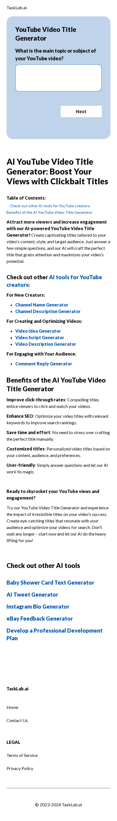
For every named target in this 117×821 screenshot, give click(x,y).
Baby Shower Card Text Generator (50, 582)
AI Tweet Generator (32, 594)
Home (12, 707)
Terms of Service (22, 755)
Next (81, 111)
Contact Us (17, 720)
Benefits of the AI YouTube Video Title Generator (49, 212)
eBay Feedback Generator (40, 618)
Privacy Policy (20, 768)
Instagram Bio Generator (38, 606)
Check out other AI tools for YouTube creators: (50, 205)
